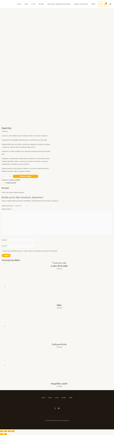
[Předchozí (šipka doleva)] (1, 434)
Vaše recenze (7, 209)
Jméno (5, 240)
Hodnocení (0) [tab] (11, 183)
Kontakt (41, 4)
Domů (19, 4)
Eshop (50, 397)
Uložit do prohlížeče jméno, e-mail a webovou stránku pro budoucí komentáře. (30, 251)
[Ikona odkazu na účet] (110, 4)
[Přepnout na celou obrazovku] (5, 431)
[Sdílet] (9, 431)
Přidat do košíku (25, 176)
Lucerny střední (14, 180)
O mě (33, 4)
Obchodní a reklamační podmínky (59, 4)
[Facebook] (59, 408)
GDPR (93, 4)
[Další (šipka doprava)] (5, 434)
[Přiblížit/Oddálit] (1, 431)
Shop (26, 4)
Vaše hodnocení (8, 206)
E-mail (4, 246)
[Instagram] (55, 408)
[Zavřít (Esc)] (13, 431)
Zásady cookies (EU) (81, 4)
